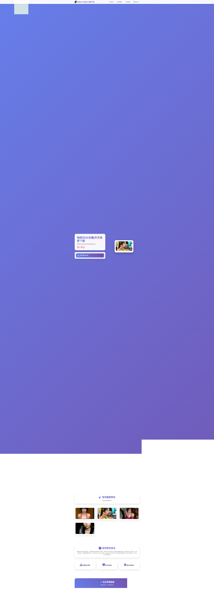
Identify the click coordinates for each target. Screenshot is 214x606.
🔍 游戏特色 (127, 1)
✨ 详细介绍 (110, 1)
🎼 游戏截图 (119, 1)
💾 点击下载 (136, 1)
